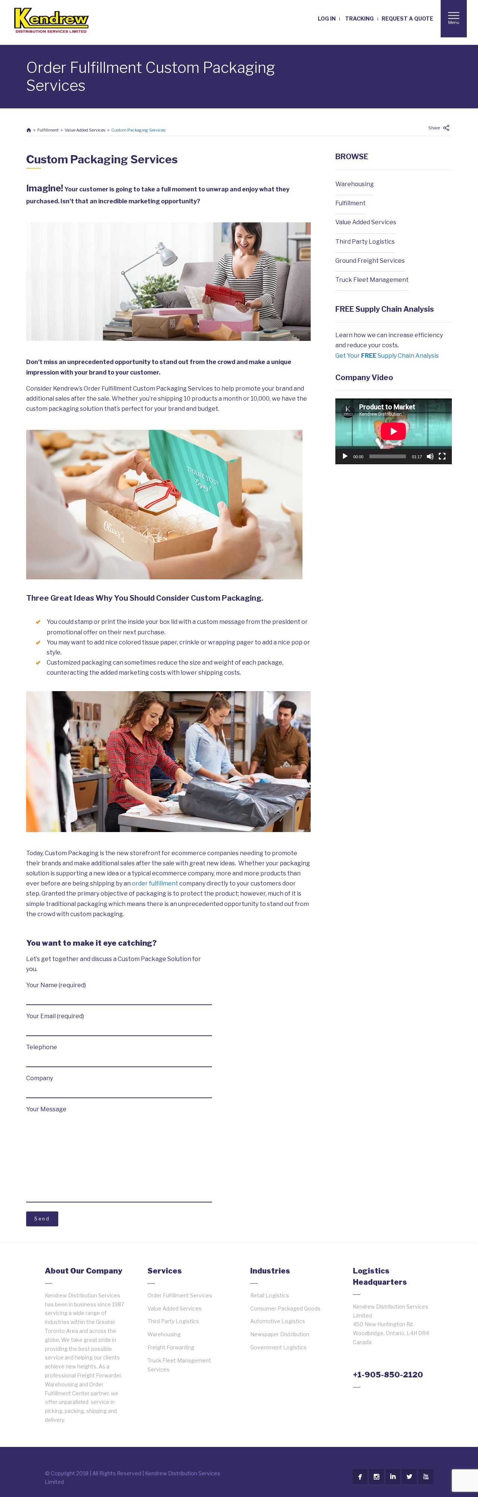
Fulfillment (48, 130)
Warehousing (354, 184)
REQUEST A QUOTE (407, 18)
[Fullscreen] (442, 456)
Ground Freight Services (370, 260)
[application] (393, 431)
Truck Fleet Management (372, 279)
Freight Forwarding (171, 1347)
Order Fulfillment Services (180, 1295)
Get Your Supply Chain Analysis (387, 355)
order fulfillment (155, 883)
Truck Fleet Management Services (179, 1365)
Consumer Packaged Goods (285, 1308)
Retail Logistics (269, 1295)
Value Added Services (85, 130)
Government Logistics (278, 1347)
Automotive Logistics (277, 1321)
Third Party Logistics (365, 241)
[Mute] (430, 456)
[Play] (345, 456)
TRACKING (359, 18)
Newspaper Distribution (279, 1334)
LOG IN (327, 18)
